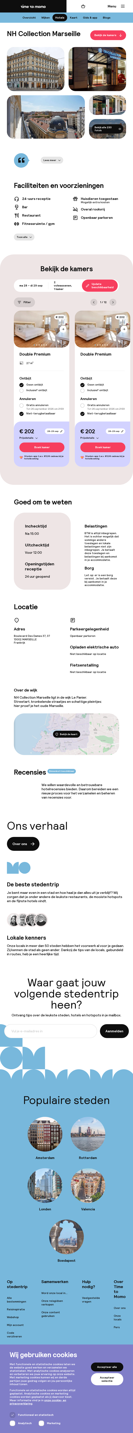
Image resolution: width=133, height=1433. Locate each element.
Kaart (73, 17)
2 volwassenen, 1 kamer (63, 286)
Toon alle (22, 237)
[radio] (21, 385)
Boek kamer (42, 447)
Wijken (45, 17)
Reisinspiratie (16, 1309)
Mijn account (15, 1325)
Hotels (59, 17)
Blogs (106, 17)
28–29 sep (53, 431)
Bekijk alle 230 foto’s (103, 129)
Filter (27, 302)
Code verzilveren (14, 1334)
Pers (117, 1327)
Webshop (13, 1317)
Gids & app (90, 17)
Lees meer (49, 160)
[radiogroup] (41, 388)
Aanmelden (114, 1031)
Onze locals (117, 1317)
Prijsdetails (26, 437)
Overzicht (29, 17)
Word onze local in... (54, 1293)
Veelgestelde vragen (91, 1299)
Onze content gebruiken (50, 1314)
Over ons (19, 844)
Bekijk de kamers (105, 35)
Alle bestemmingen (16, 1299)
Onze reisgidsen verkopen (52, 1302)
